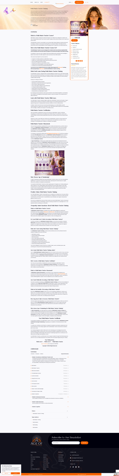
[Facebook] (76, 61)
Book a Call (79, 2)
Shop (41, 2)
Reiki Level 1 (60, 67)
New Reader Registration (35, 469)
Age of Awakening (44, 343)
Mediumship (60, 457)
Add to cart (74, 40)
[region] (11, 469)
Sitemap (44, 469)
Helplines (44, 457)
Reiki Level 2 (41, 68)
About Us (37, 2)
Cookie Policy (45, 459)
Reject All (6, 473)
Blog (31, 455)
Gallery (32, 461)
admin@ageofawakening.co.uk (52, 133)
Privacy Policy (45, 461)
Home (31, 2)
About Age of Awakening (35, 457)
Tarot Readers (61, 455)
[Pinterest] (80, 61)
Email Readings (61, 461)
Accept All (15, 473)
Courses (46, 2)
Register (32, 465)
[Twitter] (78, 61)
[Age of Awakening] (59, 3)
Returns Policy (45, 465)
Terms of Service (46, 463)
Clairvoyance (60, 459)
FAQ (31, 467)
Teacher (34, 24)
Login (85, 2)
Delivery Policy (45, 467)
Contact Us (45, 455)
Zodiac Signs (33, 459)
